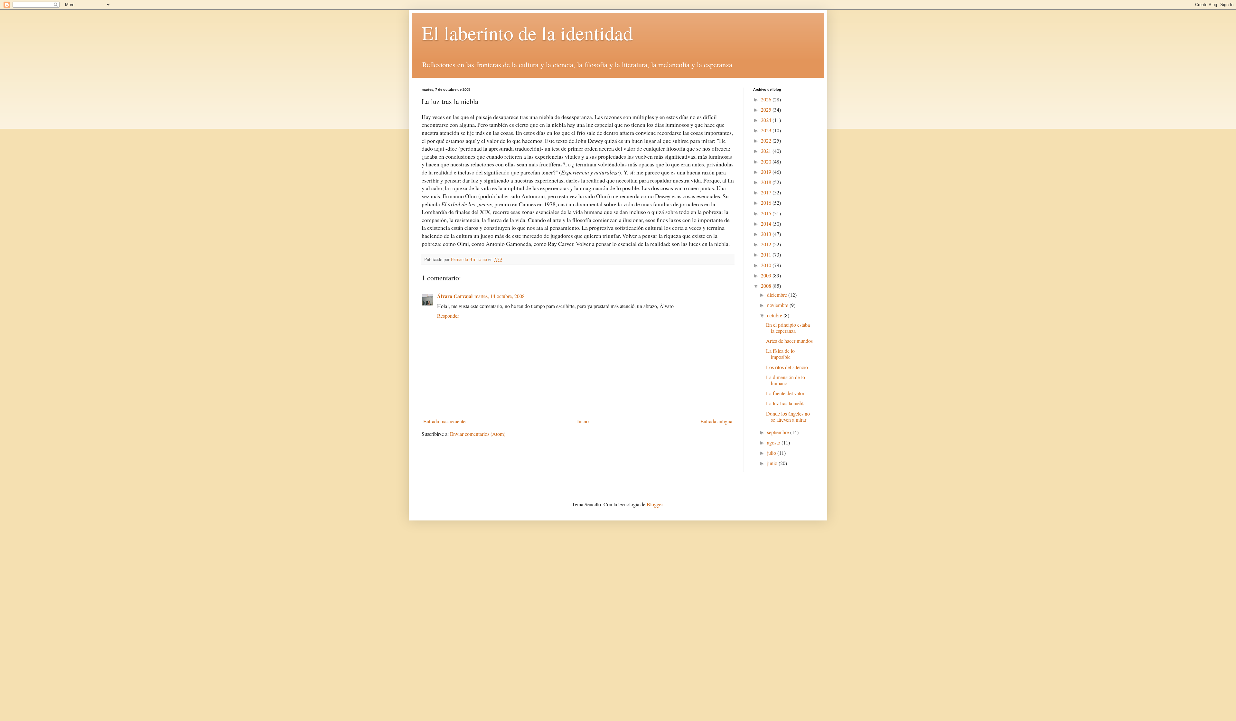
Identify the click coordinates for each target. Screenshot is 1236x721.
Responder (448, 315)
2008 (766, 285)
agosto (774, 442)
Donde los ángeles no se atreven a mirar (788, 416)
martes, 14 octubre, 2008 (499, 296)
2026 (766, 99)
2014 (766, 223)
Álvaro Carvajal (455, 296)
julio (772, 452)
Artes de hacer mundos (789, 340)
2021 (766, 150)
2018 (766, 182)
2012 (766, 244)
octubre (775, 315)
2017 (766, 192)
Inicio (583, 421)
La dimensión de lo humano (785, 380)
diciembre (777, 294)
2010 (766, 265)
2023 (766, 130)
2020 (766, 161)
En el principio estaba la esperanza (788, 327)
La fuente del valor (785, 393)
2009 (766, 275)
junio (773, 463)
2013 (766, 233)
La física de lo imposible (780, 353)
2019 (766, 171)
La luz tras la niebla (786, 403)
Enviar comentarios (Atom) (477, 433)
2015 (766, 213)
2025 (766, 109)
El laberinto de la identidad (527, 33)
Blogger (655, 504)
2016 (766, 202)
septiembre (778, 432)
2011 (766, 254)
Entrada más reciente (444, 421)
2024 (766, 120)
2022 (766, 140)
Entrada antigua (716, 421)
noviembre (778, 305)
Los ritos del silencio (787, 367)
